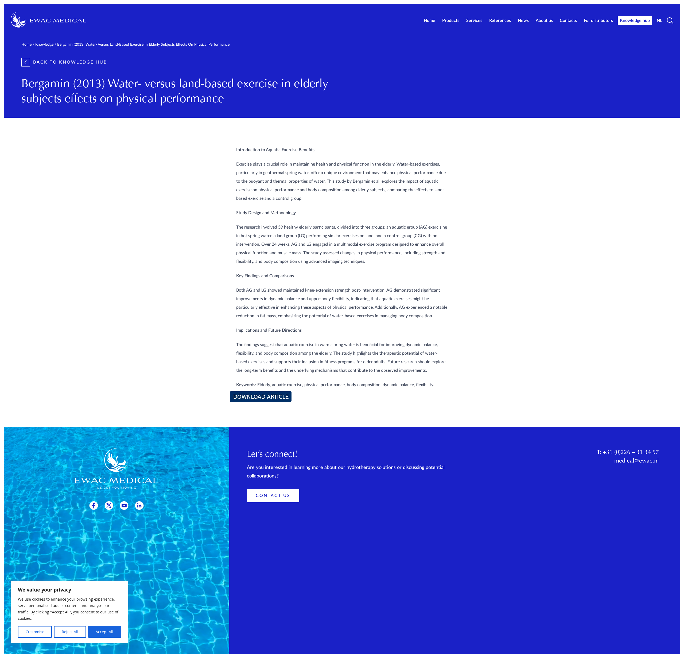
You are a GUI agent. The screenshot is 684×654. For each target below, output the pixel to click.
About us (544, 20)
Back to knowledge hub (70, 62)
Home (429, 20)
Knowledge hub (635, 20)
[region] (69, 612)
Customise (35, 631)
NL (659, 20)
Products (450, 20)
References (500, 20)
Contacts (568, 20)
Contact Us (273, 496)
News (523, 20)
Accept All (104, 631)
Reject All (70, 631)
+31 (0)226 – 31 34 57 (631, 453)
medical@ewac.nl (636, 461)
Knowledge (44, 44)
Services (474, 20)
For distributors (598, 20)
